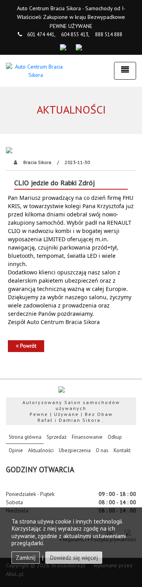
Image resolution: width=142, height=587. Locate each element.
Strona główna (26, 436)
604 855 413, (75, 34)
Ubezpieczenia (75, 450)
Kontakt (122, 450)
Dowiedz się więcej (74, 557)
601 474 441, (41, 34)
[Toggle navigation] (125, 71)
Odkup (115, 437)
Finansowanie (87, 437)
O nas (102, 450)
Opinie (16, 450)
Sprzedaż (57, 437)
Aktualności (41, 450)
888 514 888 (108, 34)
